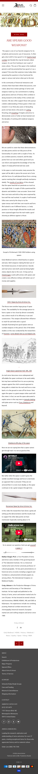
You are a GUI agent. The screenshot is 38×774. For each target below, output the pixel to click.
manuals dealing (29, 399)
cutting (28, 110)
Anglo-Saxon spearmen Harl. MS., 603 (19, 371)
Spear (19, 636)
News (8, 636)
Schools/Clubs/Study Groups (11, 684)
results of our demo (16, 182)
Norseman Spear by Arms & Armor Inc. (19, 506)
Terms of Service (7, 674)
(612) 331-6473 (7, 707)
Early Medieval (9, 633)
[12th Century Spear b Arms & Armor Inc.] (19, 292)
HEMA (17, 633)
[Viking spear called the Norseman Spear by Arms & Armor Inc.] (19, 497)
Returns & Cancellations (10, 691)
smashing (14, 113)
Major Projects (7, 664)
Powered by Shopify (25, 756)
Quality (13, 636)
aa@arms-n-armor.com (9, 704)
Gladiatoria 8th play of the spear (19, 443)
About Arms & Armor (9, 670)
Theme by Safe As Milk (13, 756)
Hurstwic (7, 334)
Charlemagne (6, 275)
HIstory (23, 633)
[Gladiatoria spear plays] (19, 424)
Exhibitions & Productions (10, 660)
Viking (25, 636)
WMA (30, 636)
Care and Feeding (7, 687)
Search (4, 657)
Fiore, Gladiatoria (25, 402)
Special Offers (6, 667)
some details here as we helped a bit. (23, 334)
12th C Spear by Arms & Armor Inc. (19, 302)
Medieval (30, 633)
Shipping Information (9, 694)
